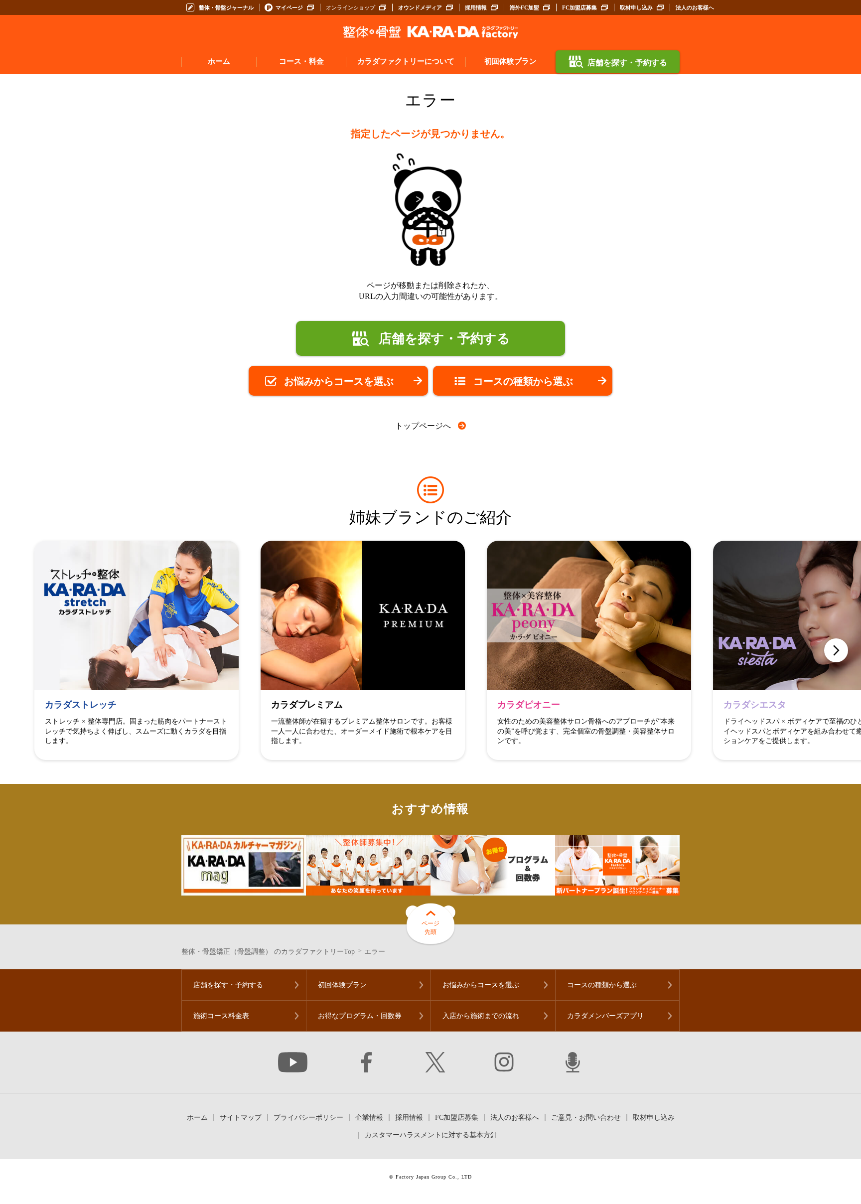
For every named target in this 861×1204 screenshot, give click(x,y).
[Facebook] (366, 1062)
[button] (836, 650)
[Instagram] (504, 1062)
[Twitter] (435, 1062)
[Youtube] (293, 1062)
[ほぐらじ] (573, 1062)
